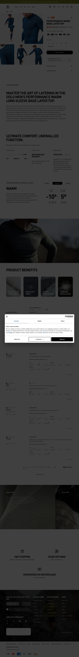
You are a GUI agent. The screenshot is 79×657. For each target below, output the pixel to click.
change (10, 332)
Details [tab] (39, 321)
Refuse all (17, 339)
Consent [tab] (16, 321)
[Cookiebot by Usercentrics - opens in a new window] (66, 316)
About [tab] (62, 321)
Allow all (62, 339)
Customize (39, 339)
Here (44, 332)
